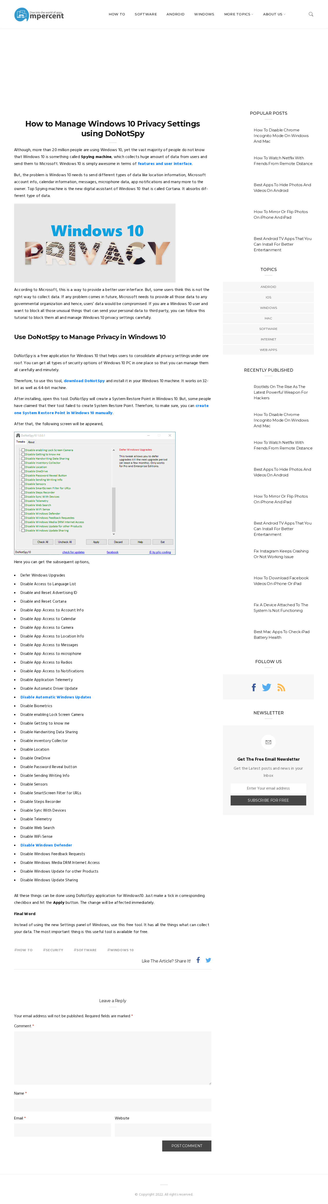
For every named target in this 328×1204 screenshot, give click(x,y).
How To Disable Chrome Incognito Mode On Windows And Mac (281, 136)
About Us (273, 14)
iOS (268, 297)
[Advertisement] (164, 66)
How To (117, 14)
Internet (268, 339)
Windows (204, 14)
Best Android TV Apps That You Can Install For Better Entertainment (282, 244)
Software (146, 14)
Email (20, 1118)
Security (54, 950)
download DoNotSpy (84, 381)
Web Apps (268, 350)
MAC (268, 318)
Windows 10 (122, 950)
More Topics (237, 14)
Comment (24, 1026)
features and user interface (165, 164)
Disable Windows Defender (46, 845)
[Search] (311, 14)
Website (122, 1118)
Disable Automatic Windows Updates (55, 697)
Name (20, 1094)
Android (175, 14)
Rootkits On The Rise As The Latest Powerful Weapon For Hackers (281, 392)
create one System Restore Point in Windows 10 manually (111, 409)
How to (25, 950)
